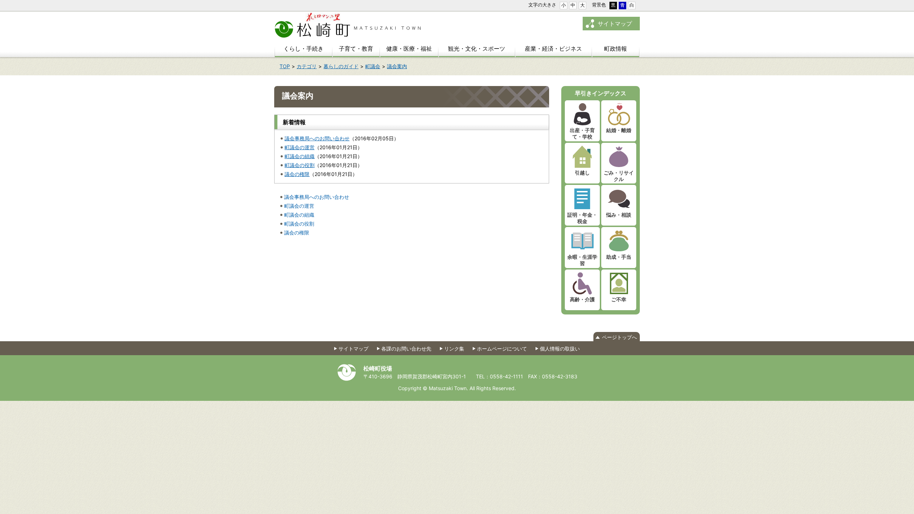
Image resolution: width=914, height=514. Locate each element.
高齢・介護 (582, 299)
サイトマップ (615, 23)
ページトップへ (619, 337)
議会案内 (397, 66)
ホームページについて (502, 349)
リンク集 (454, 349)
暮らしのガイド (340, 66)
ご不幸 (618, 299)
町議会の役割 (300, 165)
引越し (582, 173)
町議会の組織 (300, 156)
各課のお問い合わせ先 (406, 349)
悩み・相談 (618, 215)
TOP (285, 66)
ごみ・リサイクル (619, 176)
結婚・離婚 (618, 130)
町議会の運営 (300, 147)
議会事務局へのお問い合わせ (317, 138)
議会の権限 (297, 174)
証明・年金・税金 (582, 218)
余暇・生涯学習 (582, 260)
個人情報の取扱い (560, 349)
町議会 (372, 66)
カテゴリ (307, 66)
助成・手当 (618, 257)
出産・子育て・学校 (582, 133)
